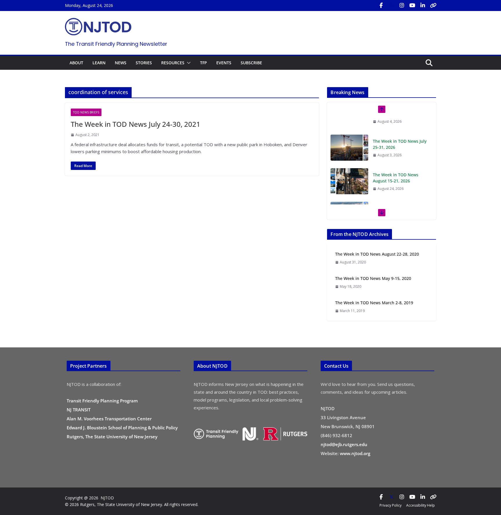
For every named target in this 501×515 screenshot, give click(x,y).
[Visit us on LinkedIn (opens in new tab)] (423, 5)
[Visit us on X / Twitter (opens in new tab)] (391, 5)
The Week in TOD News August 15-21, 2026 (395, 160)
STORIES (144, 62)
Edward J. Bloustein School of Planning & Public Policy (122, 427)
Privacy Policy (391, 505)
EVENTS (223, 62)
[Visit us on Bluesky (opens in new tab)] (433, 5)
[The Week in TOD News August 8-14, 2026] (349, 198)
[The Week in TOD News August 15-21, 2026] (349, 164)
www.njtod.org (355, 453)
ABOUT (76, 62)
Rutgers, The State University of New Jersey (112, 436)
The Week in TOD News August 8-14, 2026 (395, 194)
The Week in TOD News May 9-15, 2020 (373, 278)
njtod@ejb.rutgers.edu (344, 444)
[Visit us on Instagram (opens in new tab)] (402, 5)
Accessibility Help (420, 505)
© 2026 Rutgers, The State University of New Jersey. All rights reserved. (131, 504)
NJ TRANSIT (78, 410)
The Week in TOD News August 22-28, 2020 (377, 254)
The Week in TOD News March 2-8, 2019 (374, 302)
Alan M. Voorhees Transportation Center (109, 418)
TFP (203, 62)
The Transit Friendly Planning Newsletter (116, 43)
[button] (187, 63)
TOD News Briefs (86, 112)
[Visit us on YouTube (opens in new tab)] (412, 5)
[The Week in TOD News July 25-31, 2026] (349, 131)
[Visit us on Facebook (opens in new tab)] (381, 5)
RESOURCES (172, 62)
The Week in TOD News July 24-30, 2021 (135, 124)
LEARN (99, 62)
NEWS (120, 62)
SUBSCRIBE (251, 62)
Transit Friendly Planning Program (102, 401)
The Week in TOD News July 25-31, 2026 (399, 127)
